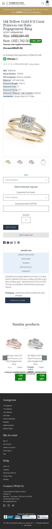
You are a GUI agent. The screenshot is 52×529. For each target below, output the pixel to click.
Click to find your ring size (26, 187)
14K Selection (7, 409)
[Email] (8, 242)
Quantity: (26, 215)
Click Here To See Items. (31, 12)
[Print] (11, 242)
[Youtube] (13, 505)
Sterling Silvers (8, 429)
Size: (26, 175)
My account (7, 444)
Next (44, 357)
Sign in (5, 441)
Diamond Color (9, 87)
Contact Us (6, 494)
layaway (6, 470)
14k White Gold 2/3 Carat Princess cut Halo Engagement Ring (35, 359)
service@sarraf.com (10, 501)
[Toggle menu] (3, 3)
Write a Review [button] (34, 64)
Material (7, 80)
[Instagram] (9, 505)
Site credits (27, 525)
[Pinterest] (18, 242)
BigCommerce (30, 514)
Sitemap (6, 479)
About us (6, 466)
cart (4, 454)
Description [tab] (26, 250)
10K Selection (7, 406)
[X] (15, 242)
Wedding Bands (8, 425)
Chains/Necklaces (9, 419)
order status (7, 451)
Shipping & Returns (9, 473)
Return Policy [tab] (26, 267)
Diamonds (6, 415)
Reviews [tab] (26, 263)
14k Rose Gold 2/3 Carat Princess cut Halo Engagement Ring (14, 359)
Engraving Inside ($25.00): (26, 204)
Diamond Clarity (10, 90)
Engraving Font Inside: (26, 192)
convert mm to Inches (17, 300)
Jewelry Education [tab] (26, 255)
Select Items (27, 10)
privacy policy (7, 476)
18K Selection (7, 412)
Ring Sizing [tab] (26, 259)
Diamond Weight (10, 83)
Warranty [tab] (26, 271)
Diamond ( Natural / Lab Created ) (18, 93)
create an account (9, 447)
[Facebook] (4, 242)
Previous (5, 357)
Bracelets (6, 422)
